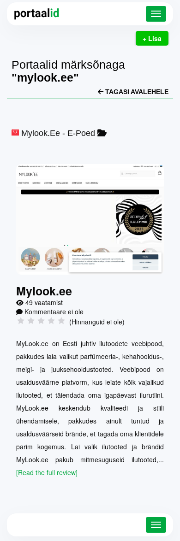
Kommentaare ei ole (54, 311)
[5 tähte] (61, 320)
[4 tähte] (51, 320)
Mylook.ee (40, 133)
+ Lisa (152, 38)
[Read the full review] (47, 472)
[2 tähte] (31, 320)
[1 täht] (20, 320)
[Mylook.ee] (90, 219)
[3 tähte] (41, 320)
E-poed (81, 133)
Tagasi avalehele (135, 91)
